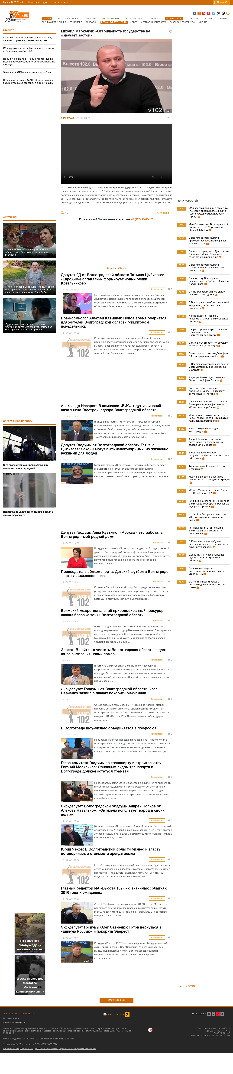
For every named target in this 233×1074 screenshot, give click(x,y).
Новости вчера (61, 2)
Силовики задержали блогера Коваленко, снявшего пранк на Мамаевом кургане (27, 39)
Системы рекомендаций (14, 1023)
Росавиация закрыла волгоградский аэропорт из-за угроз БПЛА (206, 571)
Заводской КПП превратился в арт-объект (28, 72)
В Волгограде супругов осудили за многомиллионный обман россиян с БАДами (209, 367)
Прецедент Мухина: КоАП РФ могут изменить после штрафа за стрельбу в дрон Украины (29, 81)
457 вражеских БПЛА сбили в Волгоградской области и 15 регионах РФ (206, 531)
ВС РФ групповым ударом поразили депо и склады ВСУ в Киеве (207, 585)
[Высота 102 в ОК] (199, 13)
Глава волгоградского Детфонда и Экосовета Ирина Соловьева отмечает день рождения (209, 254)
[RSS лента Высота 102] (222, 1014)
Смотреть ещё (116, 1000)
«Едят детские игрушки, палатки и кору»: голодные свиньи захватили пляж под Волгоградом (209, 418)
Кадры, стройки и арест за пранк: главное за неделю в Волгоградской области (208, 332)
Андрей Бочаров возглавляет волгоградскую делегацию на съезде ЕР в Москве (206, 442)
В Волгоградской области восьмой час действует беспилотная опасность (209, 305)
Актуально (10, 217)
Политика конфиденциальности (18, 1049)
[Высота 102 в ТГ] (213, 13)
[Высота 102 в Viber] (218, 13)
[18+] (228, 13)
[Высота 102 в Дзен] (209, 13)
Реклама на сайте (11, 1018)
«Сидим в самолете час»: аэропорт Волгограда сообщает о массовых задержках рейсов (209, 504)
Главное (8, 30)
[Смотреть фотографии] (198, 217)
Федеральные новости (18, 421)
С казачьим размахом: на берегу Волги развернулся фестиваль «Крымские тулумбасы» (208, 405)
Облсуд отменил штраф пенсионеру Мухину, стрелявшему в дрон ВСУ (29, 49)
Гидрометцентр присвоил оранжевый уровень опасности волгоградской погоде (207, 391)
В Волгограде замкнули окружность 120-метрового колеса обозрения (209, 456)
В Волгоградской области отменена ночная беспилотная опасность (206, 268)
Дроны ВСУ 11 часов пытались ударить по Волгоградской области (206, 558)
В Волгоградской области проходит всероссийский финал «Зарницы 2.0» (207, 241)
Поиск (220, 2)
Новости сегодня (37, 2)
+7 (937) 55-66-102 (142, 219)
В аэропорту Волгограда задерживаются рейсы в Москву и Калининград (209, 281)
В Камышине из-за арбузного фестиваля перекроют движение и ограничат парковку (208, 544)
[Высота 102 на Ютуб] (204, 13)
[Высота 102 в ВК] (194, 13)
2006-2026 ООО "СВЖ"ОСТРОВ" (18, 1014)
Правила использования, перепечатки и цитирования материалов (65, 1049)
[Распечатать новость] (170, 31)
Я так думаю (67, 118)
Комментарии (162, 213)
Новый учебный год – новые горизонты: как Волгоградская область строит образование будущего (29, 62)
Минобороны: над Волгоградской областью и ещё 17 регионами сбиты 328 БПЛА (208, 227)
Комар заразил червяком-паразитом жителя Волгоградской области (208, 319)
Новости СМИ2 (116, 269)
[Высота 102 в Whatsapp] (223, 13)
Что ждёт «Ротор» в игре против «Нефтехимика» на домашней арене (207, 517)
